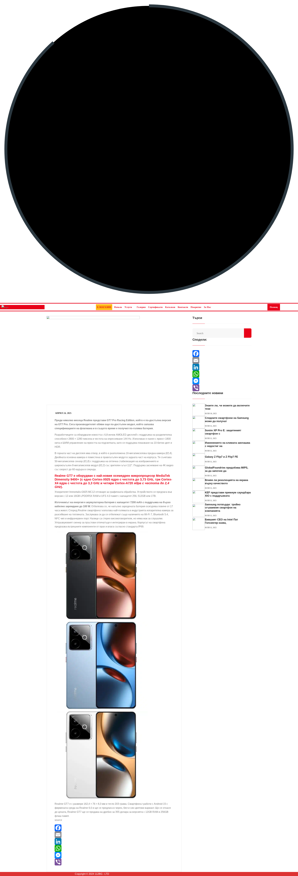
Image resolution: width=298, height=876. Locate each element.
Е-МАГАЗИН (104, 307)
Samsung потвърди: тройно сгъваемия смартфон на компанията (222, 507)
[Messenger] (84, 855)
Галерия (141, 307)
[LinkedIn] (84, 841)
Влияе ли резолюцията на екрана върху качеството (226, 482)
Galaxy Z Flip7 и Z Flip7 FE (221, 456)
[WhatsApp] (84, 848)
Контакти (183, 307)
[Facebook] (84, 827)
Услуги (128, 307)
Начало (118, 307)
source (58, 820)
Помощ (274, 307)
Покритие (196, 307)
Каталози (170, 307)
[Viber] (84, 862)
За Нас (207, 307)
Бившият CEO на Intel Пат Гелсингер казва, (221, 521)
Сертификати (155, 307)
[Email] (84, 834)
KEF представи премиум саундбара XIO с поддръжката (228, 494)
